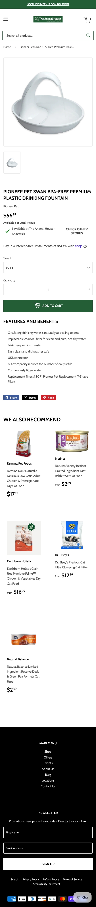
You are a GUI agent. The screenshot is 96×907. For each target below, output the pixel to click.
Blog (48, 775)
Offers (48, 757)
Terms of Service (72, 879)
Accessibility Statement (46, 884)
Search (14, 879)
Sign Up (48, 864)
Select (7, 258)
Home (7, 47)
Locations (48, 780)
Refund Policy (51, 879)
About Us (48, 769)
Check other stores (77, 231)
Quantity (9, 280)
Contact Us (48, 786)
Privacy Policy (31, 879)
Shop (48, 752)
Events (48, 763)
